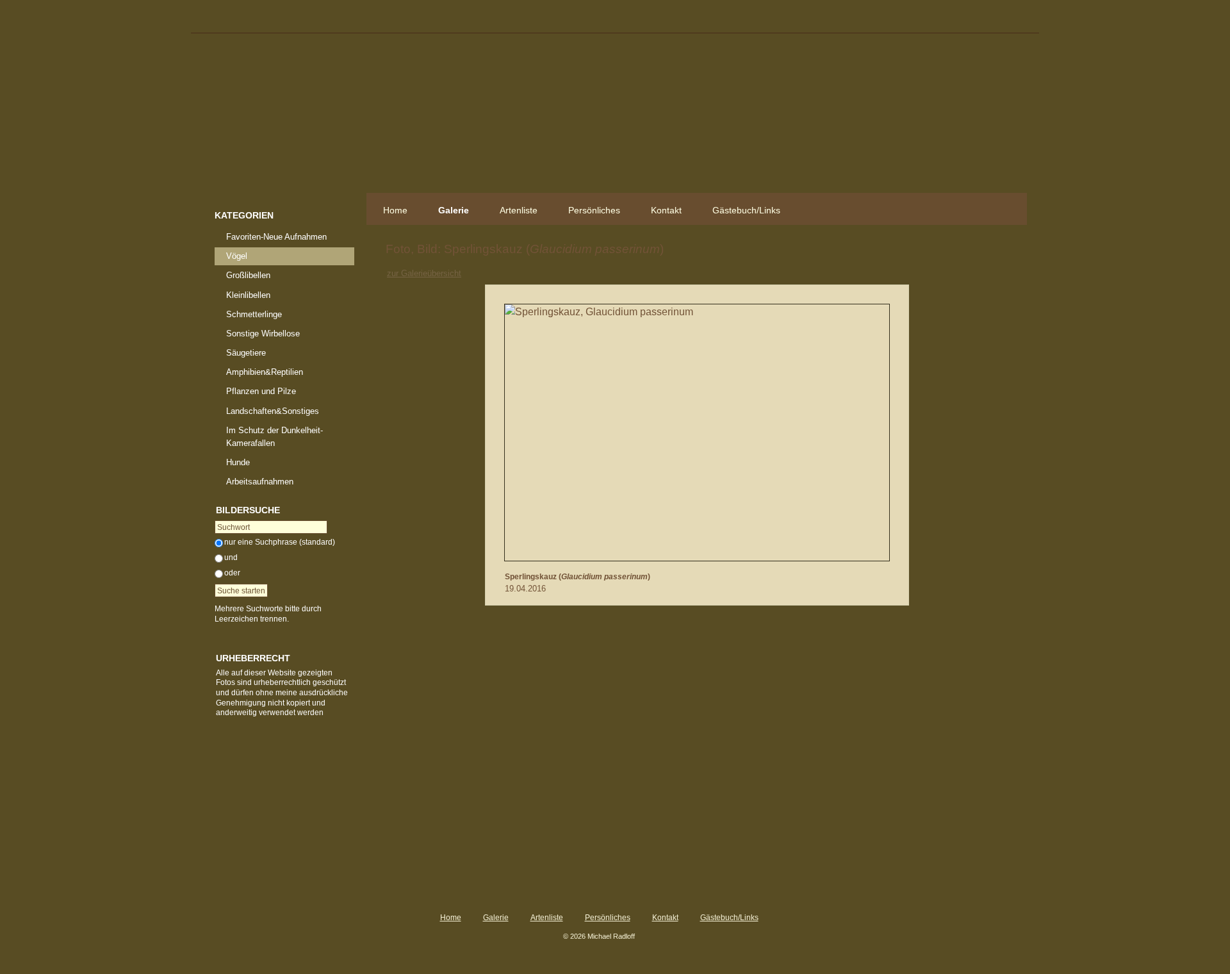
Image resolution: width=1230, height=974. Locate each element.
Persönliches (594, 210)
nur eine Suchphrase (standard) (279, 542)
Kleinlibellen (248, 295)
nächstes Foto (730, 272)
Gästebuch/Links (746, 210)
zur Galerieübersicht (424, 273)
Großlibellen (248, 275)
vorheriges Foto (673, 272)
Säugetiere (246, 353)
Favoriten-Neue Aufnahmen (276, 237)
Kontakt (666, 210)
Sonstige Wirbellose (263, 333)
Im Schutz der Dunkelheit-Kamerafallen (274, 436)
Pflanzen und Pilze (261, 391)
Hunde (238, 462)
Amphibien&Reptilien (264, 372)
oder (232, 572)
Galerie (453, 210)
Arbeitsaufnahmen (259, 481)
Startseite (284, 119)
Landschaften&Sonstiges (272, 411)
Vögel (236, 256)
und (231, 557)
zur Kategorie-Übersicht (702, 272)
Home (395, 210)
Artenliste (518, 210)
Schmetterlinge (254, 314)
